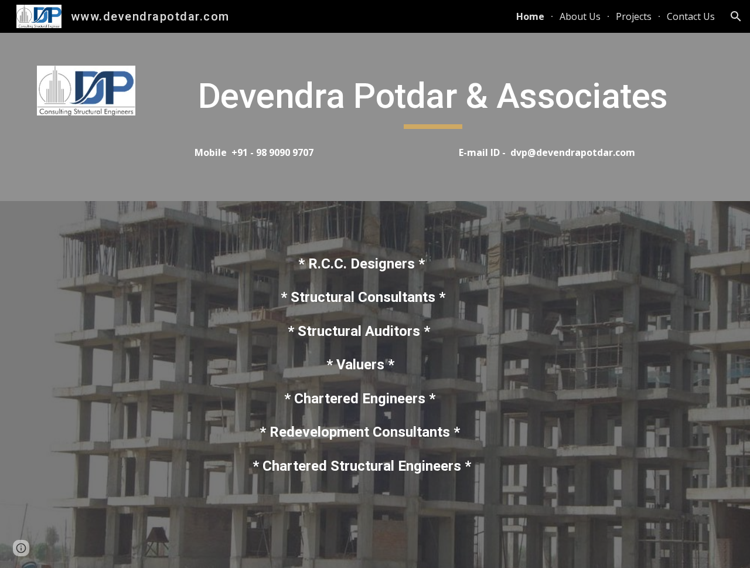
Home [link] (530, 16)
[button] (736, 16)
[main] (432, 101)
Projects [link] (634, 16)
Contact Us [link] (691, 16)
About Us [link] (580, 16)
